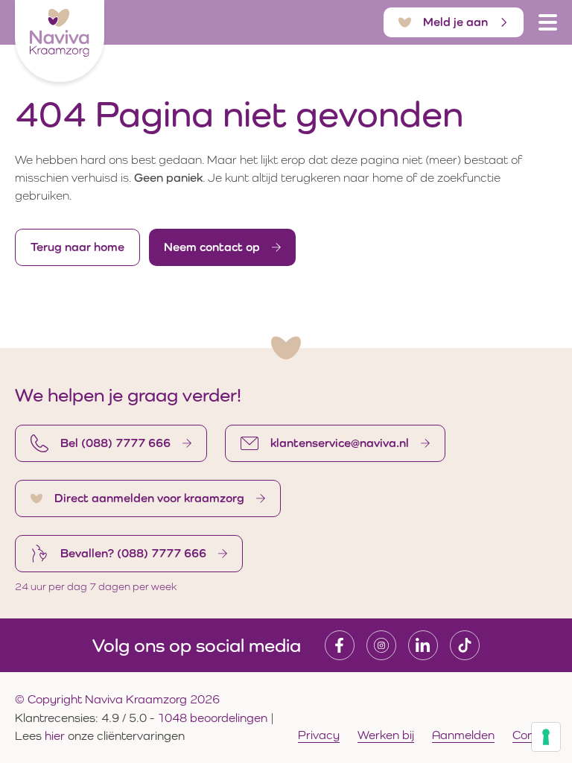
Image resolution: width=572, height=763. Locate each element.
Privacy (319, 735)
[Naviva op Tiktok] (465, 645)
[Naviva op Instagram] (381, 645)
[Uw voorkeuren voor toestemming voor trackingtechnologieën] (546, 737)
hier (56, 736)
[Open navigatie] (547, 22)
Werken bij (386, 735)
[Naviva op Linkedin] (423, 645)
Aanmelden (463, 735)
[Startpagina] (59, 41)
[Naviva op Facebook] (340, 645)
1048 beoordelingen (212, 718)
